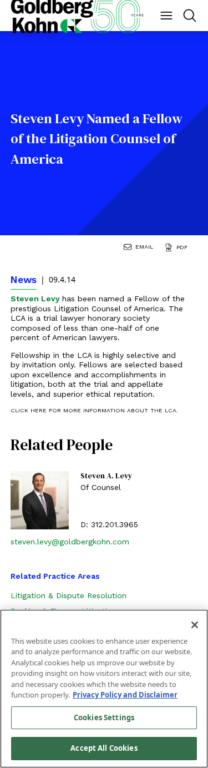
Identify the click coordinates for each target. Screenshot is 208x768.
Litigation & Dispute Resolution (68, 595)
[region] (104, 688)
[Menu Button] (166, 15)
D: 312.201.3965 (109, 524)
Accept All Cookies (103, 748)
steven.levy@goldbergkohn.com (70, 541)
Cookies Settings (104, 717)
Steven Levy (36, 298)
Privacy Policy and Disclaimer (125, 695)
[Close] (194, 625)
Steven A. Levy (106, 476)
